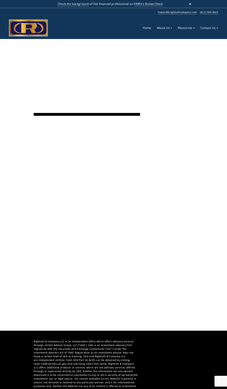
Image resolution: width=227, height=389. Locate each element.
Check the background (73, 4)
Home (147, 28)
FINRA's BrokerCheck (148, 4)
